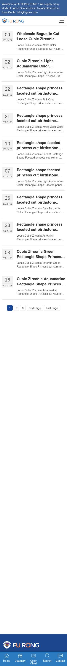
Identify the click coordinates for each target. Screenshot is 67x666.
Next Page (35, 308)
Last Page (52, 308)
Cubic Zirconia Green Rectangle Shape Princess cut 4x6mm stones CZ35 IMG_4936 (40, 259)
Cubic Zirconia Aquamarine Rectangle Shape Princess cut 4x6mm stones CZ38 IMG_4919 (41, 286)
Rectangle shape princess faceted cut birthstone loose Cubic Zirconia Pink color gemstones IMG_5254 (41, 95)
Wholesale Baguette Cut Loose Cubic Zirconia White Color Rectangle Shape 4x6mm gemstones (39, 41)
